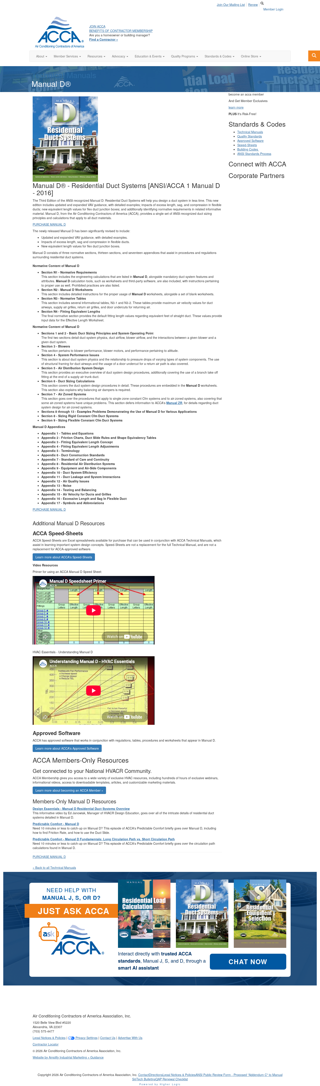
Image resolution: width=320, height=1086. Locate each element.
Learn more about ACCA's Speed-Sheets (63, 557)
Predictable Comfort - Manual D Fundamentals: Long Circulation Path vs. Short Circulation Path (104, 839)
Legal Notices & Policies (49, 1038)
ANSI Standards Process (254, 153)
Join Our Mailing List (231, 4)
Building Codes (248, 149)
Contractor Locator (46, 1044)
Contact (143, 1075)
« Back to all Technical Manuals (54, 867)
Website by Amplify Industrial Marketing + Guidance (68, 1057)
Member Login (273, 9)
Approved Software (250, 140)
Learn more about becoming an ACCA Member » (69, 790)
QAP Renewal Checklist (171, 1079)
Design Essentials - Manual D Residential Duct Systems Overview (81, 808)
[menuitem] (232, 4)
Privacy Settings (86, 1038)
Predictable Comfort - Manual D (56, 824)
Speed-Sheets (247, 145)
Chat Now (248, 961)
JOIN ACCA (97, 26)
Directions (156, 1075)
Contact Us (107, 1038)
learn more (236, 107)
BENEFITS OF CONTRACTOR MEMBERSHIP (121, 31)
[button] (42, 56)
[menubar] (238, 4)
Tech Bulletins (145, 1079)
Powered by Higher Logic (160, 1084)
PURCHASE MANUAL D (49, 224)
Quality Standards (249, 136)
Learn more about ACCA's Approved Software (67, 748)
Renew (253, 4)
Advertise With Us (130, 1038)
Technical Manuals (64, 74)
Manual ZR (174, 403)
